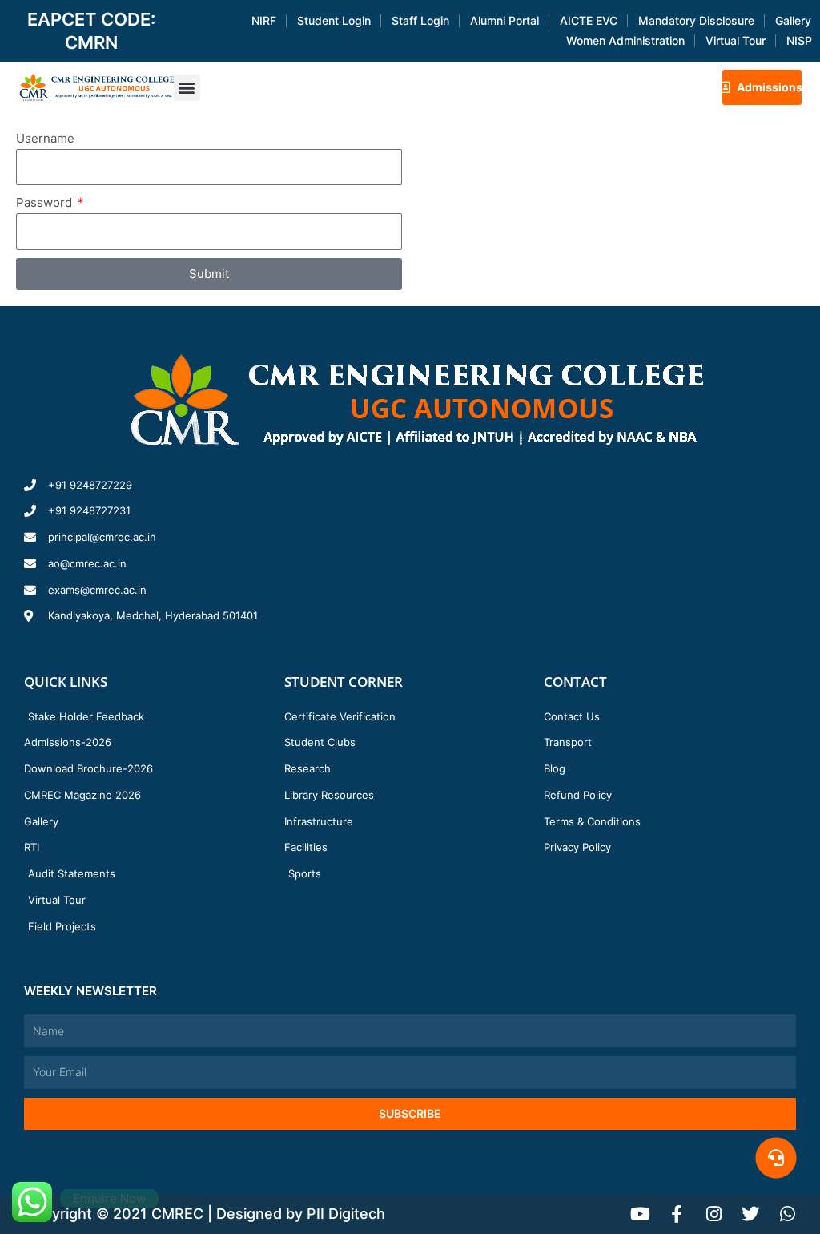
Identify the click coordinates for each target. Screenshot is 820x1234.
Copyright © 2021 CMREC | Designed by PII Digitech (204, 1213)
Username (45, 138)
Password (45, 202)
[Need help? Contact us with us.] (776, 1158)
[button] (187, 88)
